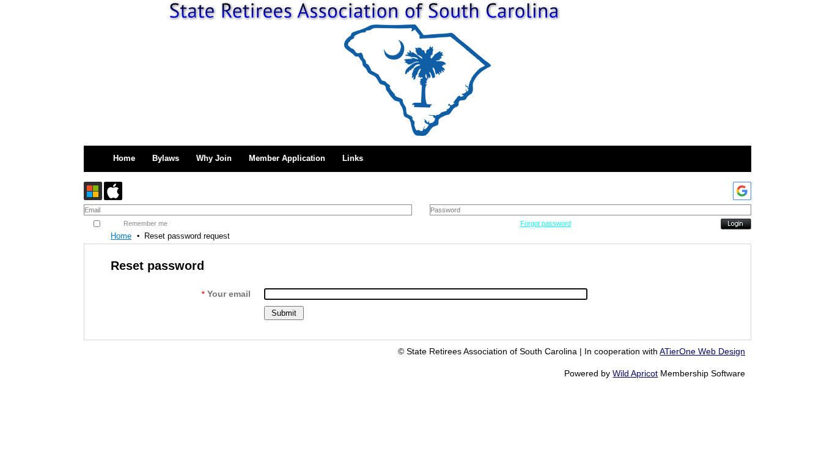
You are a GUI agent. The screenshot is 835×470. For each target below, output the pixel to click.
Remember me (145, 223)
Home (121, 236)
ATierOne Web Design (702, 351)
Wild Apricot (635, 373)
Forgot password (545, 223)
